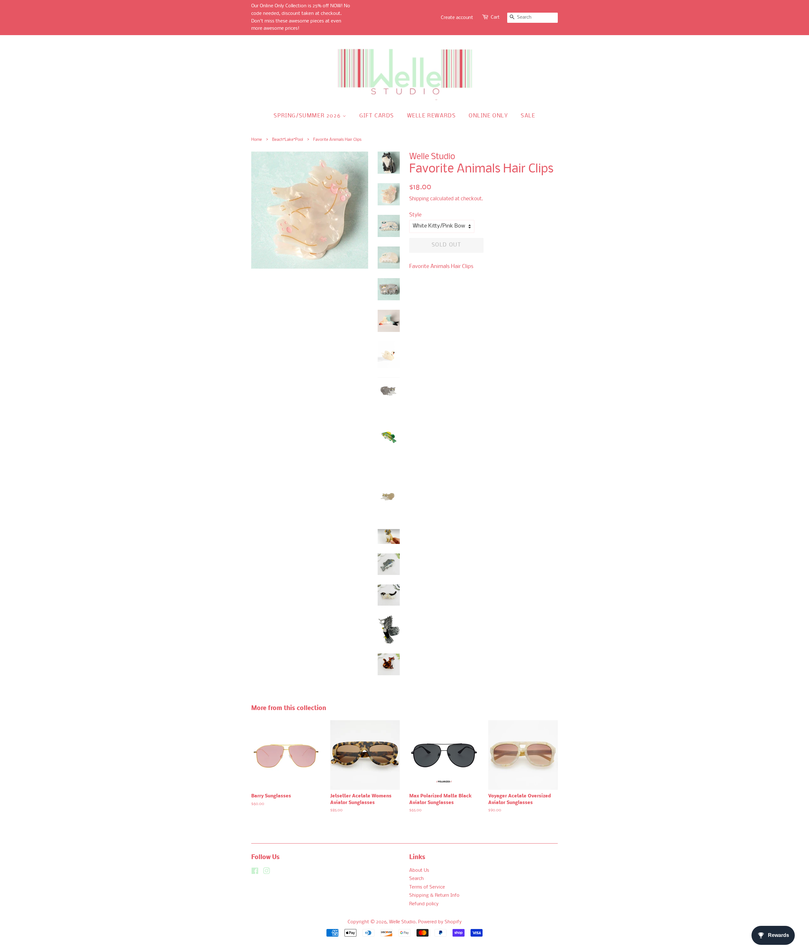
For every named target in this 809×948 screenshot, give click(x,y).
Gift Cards (376, 116)
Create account (457, 17)
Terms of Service (427, 887)
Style (415, 215)
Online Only (488, 116)
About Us (419, 870)
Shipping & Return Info (434, 895)
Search (416, 878)
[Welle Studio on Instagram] (266, 872)
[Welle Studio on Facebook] (255, 872)
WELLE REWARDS (431, 116)
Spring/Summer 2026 (308, 116)
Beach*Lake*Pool (287, 140)
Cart (495, 17)
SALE (528, 116)
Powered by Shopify (440, 922)
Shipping (419, 199)
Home (256, 140)
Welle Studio (402, 922)
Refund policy (424, 904)
